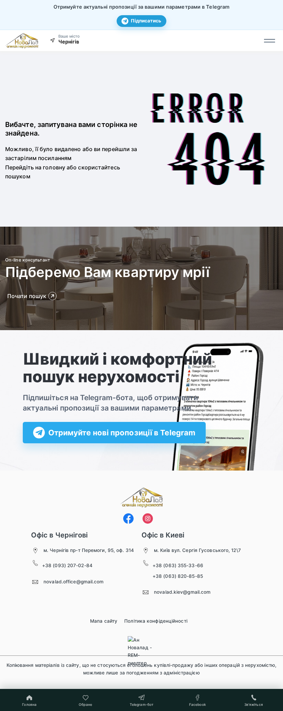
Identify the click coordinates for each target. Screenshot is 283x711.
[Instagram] (147, 518)
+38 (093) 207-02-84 (67, 565)
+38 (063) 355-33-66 (178, 565)
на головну (50, 167)
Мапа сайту (103, 621)
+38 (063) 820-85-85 (178, 576)
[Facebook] (128, 518)
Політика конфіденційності (155, 621)
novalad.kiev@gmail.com (182, 592)
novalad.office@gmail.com (73, 581)
